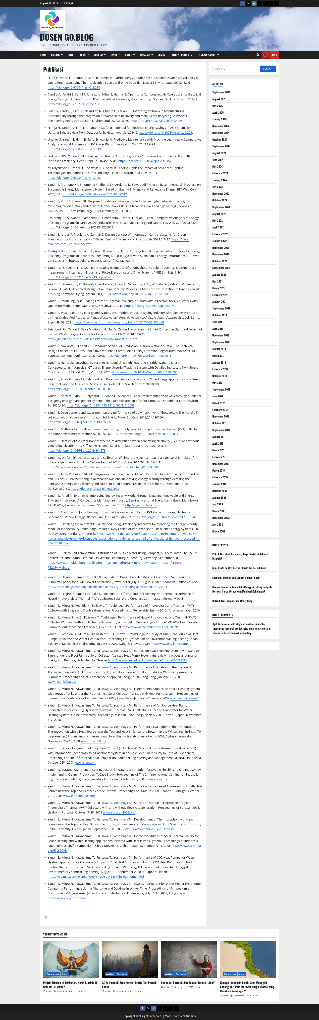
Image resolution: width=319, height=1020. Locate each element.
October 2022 (219, 200)
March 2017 (218, 356)
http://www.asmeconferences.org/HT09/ (150, 627)
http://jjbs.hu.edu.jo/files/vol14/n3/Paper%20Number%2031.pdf (92, 339)
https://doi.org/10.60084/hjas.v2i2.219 (74, 149)
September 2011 (221, 430)
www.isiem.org (85, 762)
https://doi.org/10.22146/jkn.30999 (95, 489)
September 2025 (221, 92)
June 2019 (217, 322)
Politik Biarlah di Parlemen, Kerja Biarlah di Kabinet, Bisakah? (70, 984)
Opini (114, 55)
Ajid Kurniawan (221, 624)
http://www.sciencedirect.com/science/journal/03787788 (147, 660)
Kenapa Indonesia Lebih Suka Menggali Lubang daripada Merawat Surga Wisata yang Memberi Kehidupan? (242, 589)
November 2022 (220, 194)
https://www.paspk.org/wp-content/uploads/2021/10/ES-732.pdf (119, 322)
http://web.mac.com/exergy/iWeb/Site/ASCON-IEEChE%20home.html (96, 877)
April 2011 (217, 443)
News (83, 55)
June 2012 (217, 396)
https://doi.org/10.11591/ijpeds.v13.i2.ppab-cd (80, 277)
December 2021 (220, 248)
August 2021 (219, 275)
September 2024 (221, 146)
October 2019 (219, 315)
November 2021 (220, 254)
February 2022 (220, 234)
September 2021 (221, 268)
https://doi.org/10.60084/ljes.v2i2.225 (156, 121)
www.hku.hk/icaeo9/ (62, 682)
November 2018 (220, 335)
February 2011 (219, 457)
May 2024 (217, 167)
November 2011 (220, 416)
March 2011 (218, 450)
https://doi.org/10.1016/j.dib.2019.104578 (77, 450)
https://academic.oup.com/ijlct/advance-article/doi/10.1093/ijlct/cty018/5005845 (104, 467)
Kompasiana (53, 973)
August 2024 (219, 153)
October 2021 (219, 261)
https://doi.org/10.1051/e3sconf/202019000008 (80, 389)
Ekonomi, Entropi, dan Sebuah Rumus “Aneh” (236, 578)
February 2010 (220, 477)
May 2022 (217, 220)
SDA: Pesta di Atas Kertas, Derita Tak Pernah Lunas (239, 568)
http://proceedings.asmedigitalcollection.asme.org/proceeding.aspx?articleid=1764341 (108, 587)
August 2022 (219, 214)
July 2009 (217, 504)
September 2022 (221, 207)
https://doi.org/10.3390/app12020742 (150, 306)
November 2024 (220, 133)
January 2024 (219, 180)
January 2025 (219, 119)
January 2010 (219, 484)
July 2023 (217, 187)
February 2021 (220, 295)
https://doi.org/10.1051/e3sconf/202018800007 (144, 372)
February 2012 (220, 410)
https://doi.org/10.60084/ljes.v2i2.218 (74, 87)
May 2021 (217, 281)
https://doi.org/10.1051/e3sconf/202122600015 (138, 356)
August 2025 (219, 99)
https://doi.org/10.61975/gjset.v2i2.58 (74, 104)
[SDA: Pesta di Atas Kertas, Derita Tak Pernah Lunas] (130, 959)
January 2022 (219, 241)
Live (274, 55)
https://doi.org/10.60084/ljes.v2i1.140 (74, 178)
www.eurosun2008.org (79, 796)
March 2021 (218, 288)
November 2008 (221, 518)
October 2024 (219, 139)
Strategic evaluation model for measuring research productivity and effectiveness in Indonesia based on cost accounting (241, 628)
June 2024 (217, 160)
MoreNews (171, 1016)
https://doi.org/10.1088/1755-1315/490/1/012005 (100, 405)
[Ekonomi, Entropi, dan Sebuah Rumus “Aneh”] (189, 959)
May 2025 (217, 106)
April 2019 (217, 329)
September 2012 (221, 389)
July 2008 (217, 524)
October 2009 (219, 491)
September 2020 (221, 308)
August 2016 (219, 362)
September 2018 (221, 342)
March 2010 (218, 470)
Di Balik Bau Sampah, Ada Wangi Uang (232, 601)
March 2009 (218, 511)
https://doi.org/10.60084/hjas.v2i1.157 (144, 161)
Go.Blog (55, 55)
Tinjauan (145, 55)
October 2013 (219, 376)
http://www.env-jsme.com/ (169, 644)
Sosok (161, 55)
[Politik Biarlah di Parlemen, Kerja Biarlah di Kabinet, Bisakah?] (71, 959)
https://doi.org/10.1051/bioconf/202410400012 (94, 194)
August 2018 (219, 349)
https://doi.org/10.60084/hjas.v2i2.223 (165, 132)
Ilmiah (128, 55)
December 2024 (220, 126)
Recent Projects (182, 55)
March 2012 (218, 403)
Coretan (98, 55)
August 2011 (218, 437)
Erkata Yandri (207, 55)
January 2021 (219, 302)
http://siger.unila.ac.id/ (141, 505)
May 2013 (217, 383)
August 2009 (219, 498)
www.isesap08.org (93, 741)
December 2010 (220, 464)
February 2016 (220, 369)
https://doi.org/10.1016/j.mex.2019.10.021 (149, 434)
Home (43, 55)
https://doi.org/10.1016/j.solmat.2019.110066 (79, 422)
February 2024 (220, 173)
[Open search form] (258, 55)
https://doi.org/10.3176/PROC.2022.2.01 (140, 294)
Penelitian (121, 973)
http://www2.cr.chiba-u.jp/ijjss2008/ (149, 829)
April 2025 (218, 112)
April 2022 (218, 227)
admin (49, 991)
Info (70, 55)
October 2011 (219, 423)
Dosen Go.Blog (67, 37)
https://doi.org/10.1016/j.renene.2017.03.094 (164, 517)
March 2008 (218, 531)
